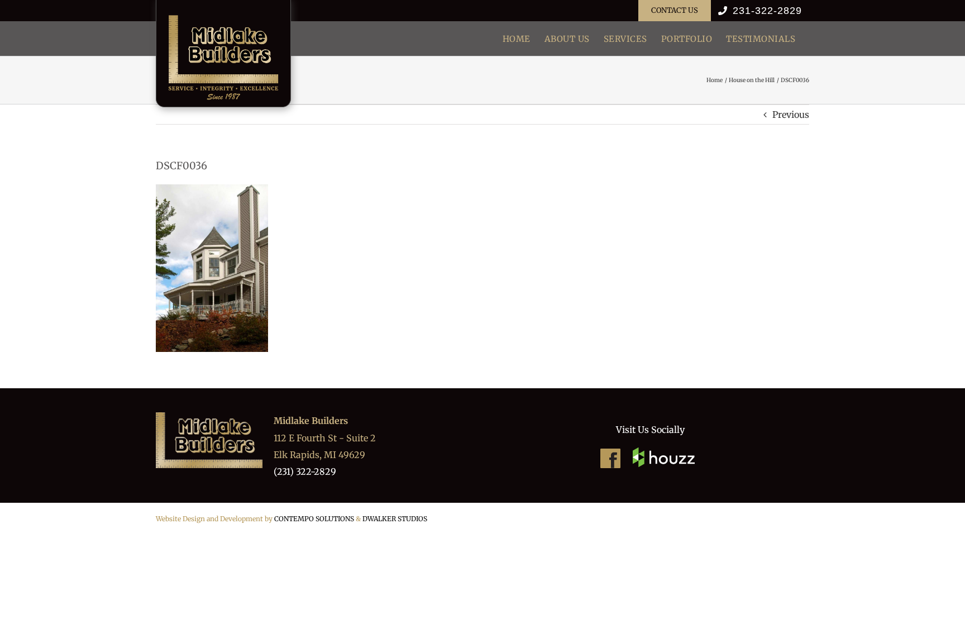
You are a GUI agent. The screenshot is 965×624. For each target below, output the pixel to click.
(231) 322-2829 (305, 471)
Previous (790, 114)
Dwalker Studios (394, 519)
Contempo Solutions (314, 519)
